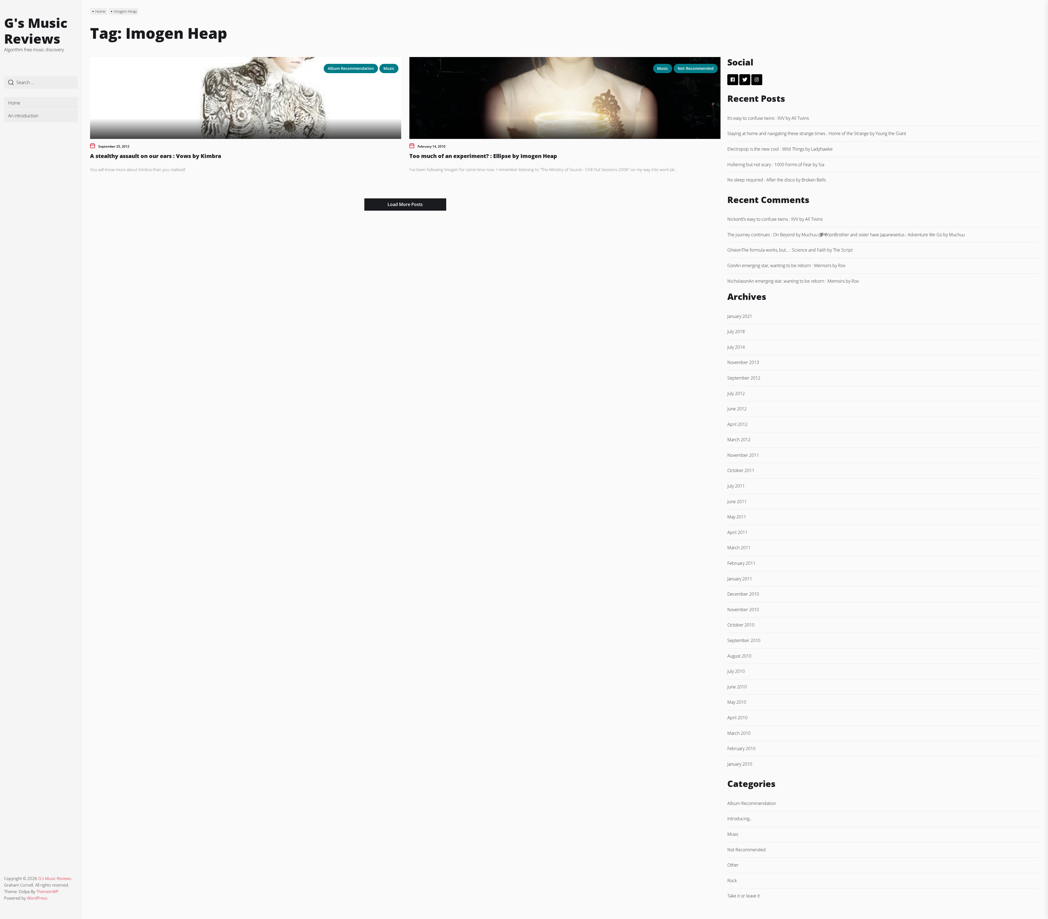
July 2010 (736, 671)
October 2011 (740, 470)
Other (733, 865)
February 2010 (741, 748)
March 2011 (739, 548)
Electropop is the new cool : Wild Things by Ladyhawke (780, 149)
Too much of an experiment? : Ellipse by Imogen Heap (483, 156)
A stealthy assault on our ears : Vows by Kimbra (155, 156)
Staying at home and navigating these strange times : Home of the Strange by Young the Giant (816, 133)
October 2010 (740, 625)
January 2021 (739, 316)
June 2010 (737, 687)
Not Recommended (696, 68)
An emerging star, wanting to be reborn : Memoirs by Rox (790, 265)
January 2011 (739, 579)
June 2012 (737, 409)
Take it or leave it (743, 896)
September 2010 (743, 640)
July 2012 (736, 393)
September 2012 (743, 378)
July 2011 (736, 486)
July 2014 (736, 347)
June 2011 (737, 502)
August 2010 (739, 656)
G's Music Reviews (35, 30)
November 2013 (743, 362)
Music (388, 68)
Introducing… (739, 819)
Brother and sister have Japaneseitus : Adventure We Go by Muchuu (899, 235)
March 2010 (739, 733)
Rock (732, 881)
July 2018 (736, 332)
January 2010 (739, 764)
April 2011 (737, 532)
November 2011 (743, 455)
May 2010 (736, 702)
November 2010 (743, 610)
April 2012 (737, 424)
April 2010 (737, 718)
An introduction (23, 116)
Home (14, 103)
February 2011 (741, 563)
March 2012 (739, 440)
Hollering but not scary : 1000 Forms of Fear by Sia (775, 165)
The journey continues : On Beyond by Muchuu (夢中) (778, 235)
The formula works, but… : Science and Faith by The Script (797, 250)
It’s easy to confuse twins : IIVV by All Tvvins (768, 118)
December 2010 (743, 594)
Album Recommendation (351, 68)
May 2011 (736, 517)
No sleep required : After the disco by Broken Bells (776, 180)
